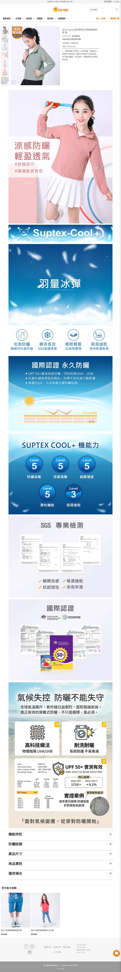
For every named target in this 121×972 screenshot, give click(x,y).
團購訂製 (48, 947)
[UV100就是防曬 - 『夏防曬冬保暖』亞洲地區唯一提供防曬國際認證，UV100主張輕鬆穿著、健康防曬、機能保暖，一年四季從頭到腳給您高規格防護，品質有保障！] (60, 10)
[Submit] (117, 10)
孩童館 (39, 19)
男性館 (29, 19)
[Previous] (14, 56)
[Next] (56, 56)
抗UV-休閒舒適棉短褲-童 (11, 930)
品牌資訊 (62, 19)
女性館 (18, 19)
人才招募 (57, 952)
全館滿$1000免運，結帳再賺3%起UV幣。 (60, 1)
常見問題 (107, 2)
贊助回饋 (66, 947)
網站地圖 (60, 969)
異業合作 (57, 947)
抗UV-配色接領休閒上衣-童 (42, 930)
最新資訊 (7, 19)
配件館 (50, 19)
